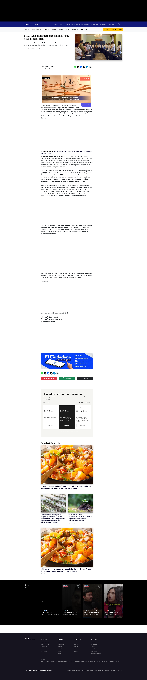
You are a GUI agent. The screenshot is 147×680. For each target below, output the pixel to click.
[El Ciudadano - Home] (31, 24)
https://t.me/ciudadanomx (52, 319)
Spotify (60, 653)
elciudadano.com (49, 321)
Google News (49, 378)
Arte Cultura (83, 29)
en (121, 670)
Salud (74, 661)
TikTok (59, 651)
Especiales (84, 661)
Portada (93, 642)
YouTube (85, 378)
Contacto (44, 649)
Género (68, 29)
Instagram (61, 644)
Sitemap (107, 670)
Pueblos (54, 29)
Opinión (95, 24)
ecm (43, 49)
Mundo (56, 24)
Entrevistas (102, 24)
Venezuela (77, 646)
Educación (27, 49)
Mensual (81, 402)
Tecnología (111, 661)
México (66, 24)
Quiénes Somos (45, 642)
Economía (46, 29)
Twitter (60, 646)
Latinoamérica (73, 24)
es (118, 670)
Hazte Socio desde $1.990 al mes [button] (113, 29)
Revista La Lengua (96, 653)
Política (27, 29)
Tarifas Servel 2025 (98, 670)
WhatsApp (67, 378)
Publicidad (44, 646)
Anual (87, 402)
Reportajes (94, 651)
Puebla (38, 49)
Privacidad (44, 651)
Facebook (60, 642)
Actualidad (94, 644)
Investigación (111, 24)
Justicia (61, 29)
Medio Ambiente (36, 29)
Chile (60, 24)
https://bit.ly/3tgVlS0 (50, 317)
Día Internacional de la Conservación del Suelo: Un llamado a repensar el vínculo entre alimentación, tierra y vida (80, 518)
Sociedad (75, 29)
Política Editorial (45, 644)
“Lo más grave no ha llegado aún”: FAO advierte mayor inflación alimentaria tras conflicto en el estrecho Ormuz (66, 487)
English (81, 24)
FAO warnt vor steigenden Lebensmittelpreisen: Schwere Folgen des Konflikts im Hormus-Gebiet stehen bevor (66, 570)
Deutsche (87, 24)
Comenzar (50, 425)
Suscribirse (66, 425)
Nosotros (69, 670)
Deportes (117, 661)
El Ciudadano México (48, 66)
